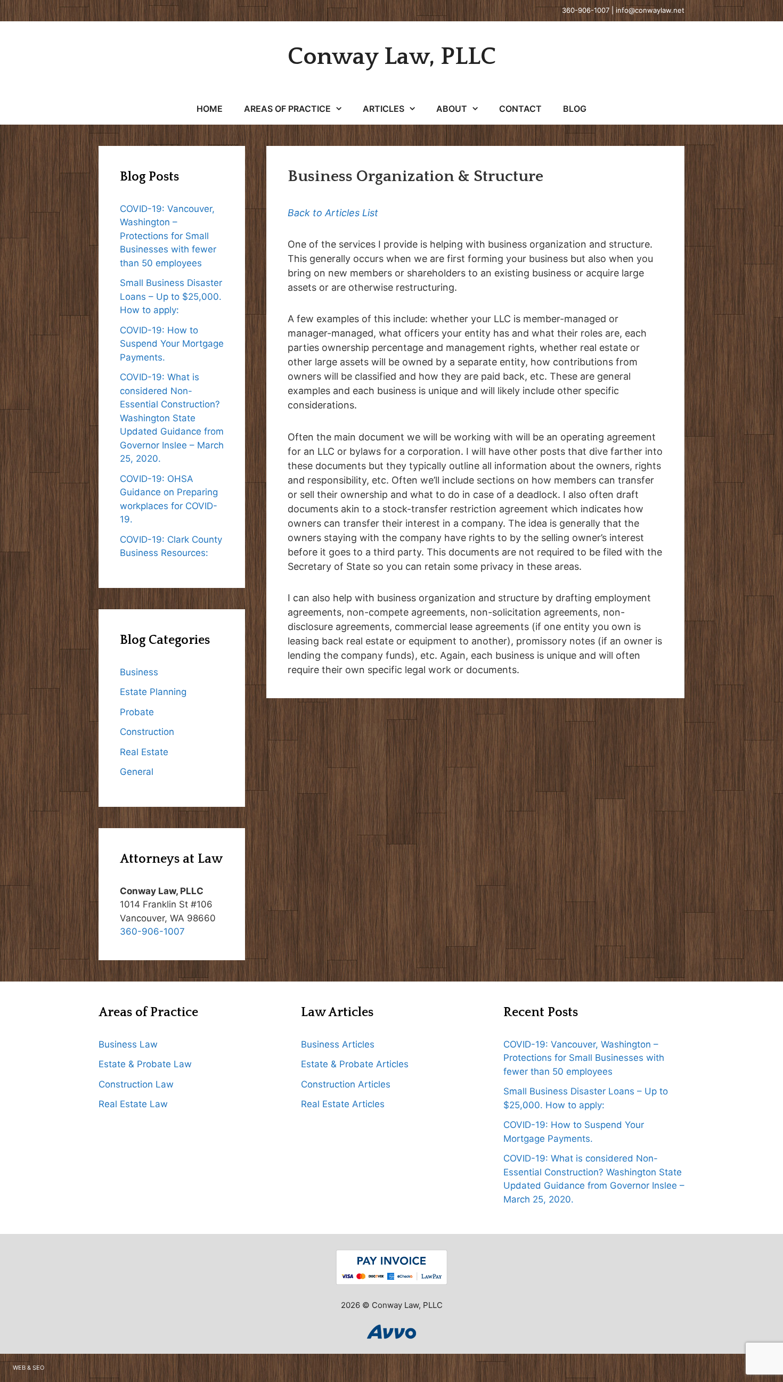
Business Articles (337, 1044)
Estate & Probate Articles (355, 1064)
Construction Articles (345, 1084)
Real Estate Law (133, 1104)
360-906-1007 (585, 10)
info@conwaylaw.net (650, 10)
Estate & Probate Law (145, 1064)
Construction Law (136, 1084)
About (451, 108)
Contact (520, 108)
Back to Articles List (333, 212)
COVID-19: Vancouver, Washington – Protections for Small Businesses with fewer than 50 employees (168, 235)
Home (210, 108)
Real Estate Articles (343, 1104)
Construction (147, 731)
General (136, 771)
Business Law (128, 1044)
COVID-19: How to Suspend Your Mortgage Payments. (172, 344)
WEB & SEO (28, 1367)
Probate (137, 712)
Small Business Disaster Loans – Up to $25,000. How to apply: (171, 296)
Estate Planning (153, 691)
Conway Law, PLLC (392, 57)
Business (139, 672)
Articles (383, 108)
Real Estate (144, 752)
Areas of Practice (287, 108)
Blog (574, 108)
